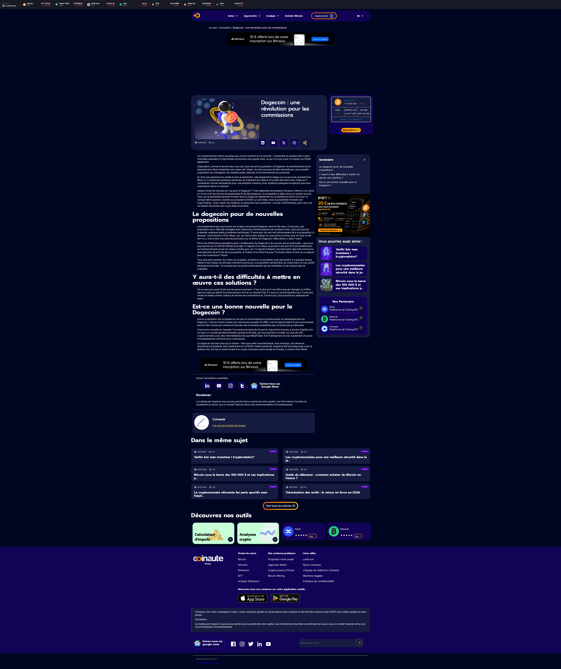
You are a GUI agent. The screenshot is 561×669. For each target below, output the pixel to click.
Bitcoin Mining (276, 575)
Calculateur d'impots (205, 537)
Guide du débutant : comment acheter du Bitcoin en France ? (323, 476)
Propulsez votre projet (281, 559)
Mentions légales (313, 575)
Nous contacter (312, 564)
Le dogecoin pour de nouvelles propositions (336, 168)
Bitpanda (344, 529)
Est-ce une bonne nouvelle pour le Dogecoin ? (337, 184)
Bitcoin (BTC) (349, 100)
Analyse (270, 16)
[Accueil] (196, 16)
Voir (311, 536)
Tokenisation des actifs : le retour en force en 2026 (323, 492)
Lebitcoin (308, 559)
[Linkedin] (262, 143)
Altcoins (242, 564)
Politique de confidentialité (318, 581)
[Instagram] (294, 143)
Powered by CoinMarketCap (351, 119)
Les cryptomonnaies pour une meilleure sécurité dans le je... (350, 269)
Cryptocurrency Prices (281, 570)
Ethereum (243, 570)
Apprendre (250, 16)
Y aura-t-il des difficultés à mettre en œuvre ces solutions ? (339, 176)
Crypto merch (321, 16)
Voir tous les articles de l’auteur (229, 425)
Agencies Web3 (277, 564)
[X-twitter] (283, 143)
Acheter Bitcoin (294, 16)
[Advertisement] (280, 70)
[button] (364, 159)
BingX (298, 529)
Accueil (213, 27)
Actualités (225, 27)
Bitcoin (242, 559)
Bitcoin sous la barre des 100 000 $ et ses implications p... (351, 284)
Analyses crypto (247, 537)
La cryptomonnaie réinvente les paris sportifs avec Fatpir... (230, 494)
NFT (240, 575)
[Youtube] (273, 143)
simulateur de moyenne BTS (208, 663)
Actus (231, 16)
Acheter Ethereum (248, 581)
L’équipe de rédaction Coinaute (321, 570)
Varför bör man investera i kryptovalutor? (347, 253)
